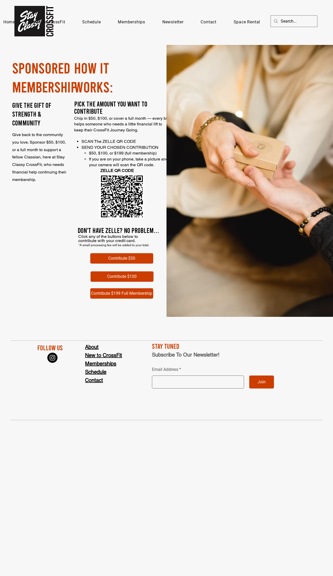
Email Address (165, 369)
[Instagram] (52, 358)
